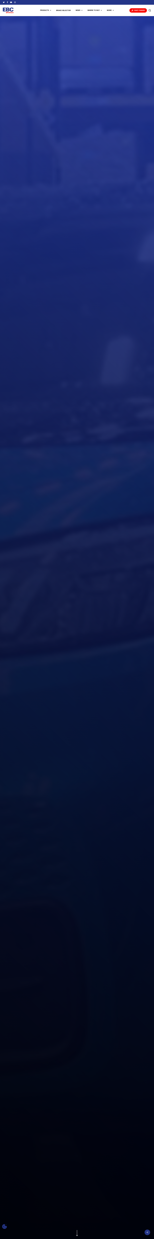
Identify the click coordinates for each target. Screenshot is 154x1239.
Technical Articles (98, 621)
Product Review (79, 621)
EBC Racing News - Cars (58, 621)
